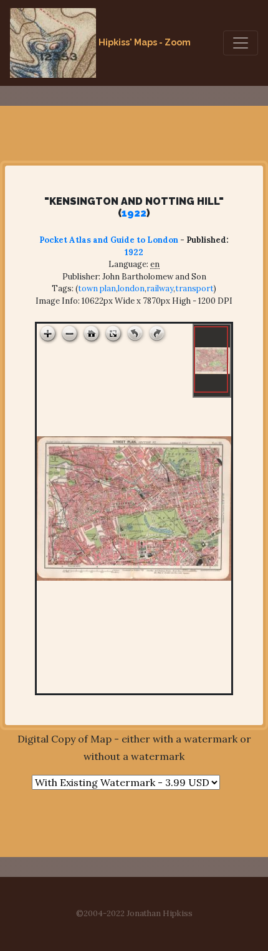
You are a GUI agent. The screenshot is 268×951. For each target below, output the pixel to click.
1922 (134, 213)
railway (159, 288)
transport (194, 288)
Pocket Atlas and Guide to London (108, 240)
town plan (97, 288)
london (131, 288)
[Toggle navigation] (240, 42)
